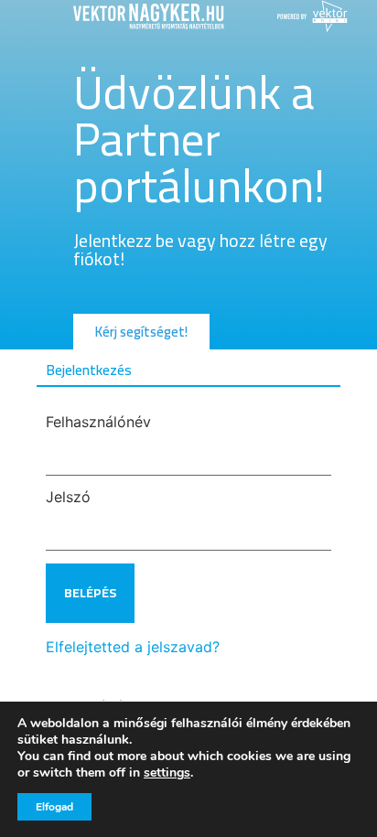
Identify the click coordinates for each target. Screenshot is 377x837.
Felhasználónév (98, 421)
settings (167, 773)
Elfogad (54, 806)
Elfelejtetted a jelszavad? (133, 647)
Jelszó (68, 496)
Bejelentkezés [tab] (89, 369)
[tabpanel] (188, 536)
